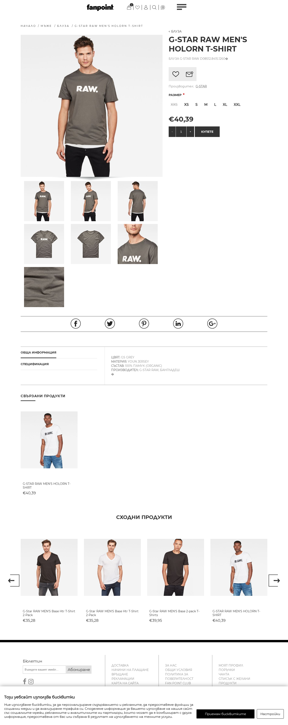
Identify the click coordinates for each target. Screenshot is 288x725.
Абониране (79, 669)
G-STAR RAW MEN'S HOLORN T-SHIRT (46, 485)
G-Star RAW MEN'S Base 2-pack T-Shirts (174, 613)
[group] (49, 440)
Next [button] (274, 581)
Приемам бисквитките (225, 714)
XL (225, 105)
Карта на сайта (125, 683)
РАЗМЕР (175, 95)
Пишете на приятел (189, 74)
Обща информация (38, 352)
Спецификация (35, 364)
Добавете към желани (176, 74)
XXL (237, 105)
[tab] (59, 352)
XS (186, 105)
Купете (207, 132)
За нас (171, 665)
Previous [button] (13, 581)
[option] (49, 577)
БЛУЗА (176, 31)
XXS (174, 105)
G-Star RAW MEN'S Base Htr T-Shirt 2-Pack (49, 613)
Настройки (270, 714)
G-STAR (201, 86)
